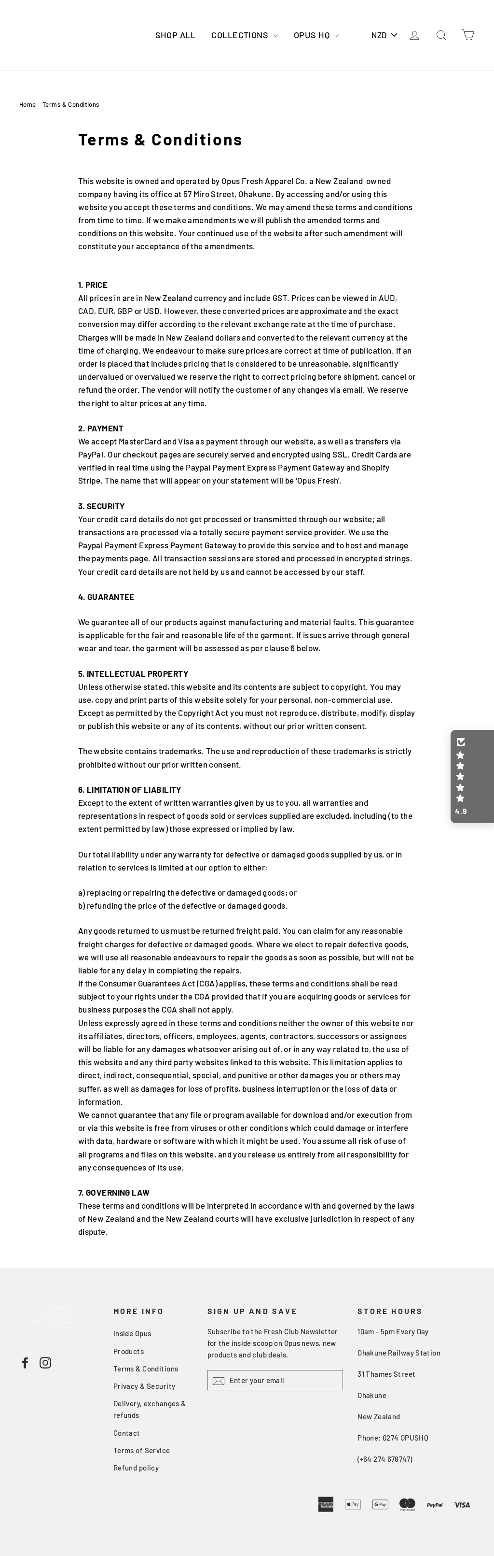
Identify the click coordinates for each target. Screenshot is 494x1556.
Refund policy (136, 1467)
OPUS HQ (312, 34)
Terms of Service (141, 1450)
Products (128, 1351)
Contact (126, 1432)
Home (27, 104)
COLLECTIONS (240, 34)
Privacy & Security (144, 1386)
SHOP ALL (175, 34)
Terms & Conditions (145, 1368)
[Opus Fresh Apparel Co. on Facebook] (25, 1362)
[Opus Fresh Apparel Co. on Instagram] (45, 1362)
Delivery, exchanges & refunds (149, 1409)
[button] (472, 777)
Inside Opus (132, 1333)
